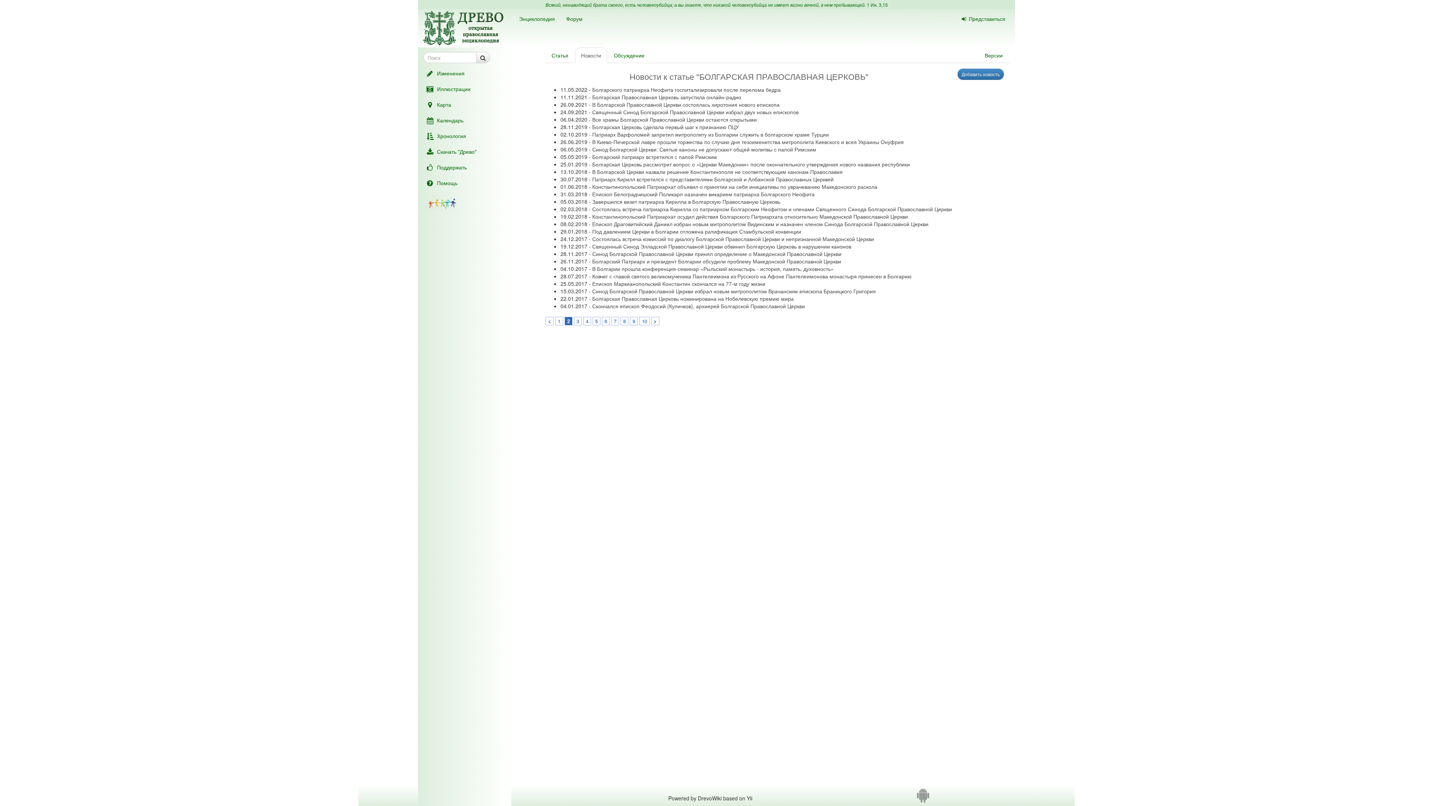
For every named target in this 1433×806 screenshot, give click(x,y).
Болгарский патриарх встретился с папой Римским (654, 156)
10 (644, 321)
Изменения (451, 73)
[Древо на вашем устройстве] (923, 798)
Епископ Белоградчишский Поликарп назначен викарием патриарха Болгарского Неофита (703, 194)
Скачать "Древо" (457, 151)
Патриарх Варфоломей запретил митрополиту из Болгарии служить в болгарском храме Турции (710, 134)
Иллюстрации (454, 89)
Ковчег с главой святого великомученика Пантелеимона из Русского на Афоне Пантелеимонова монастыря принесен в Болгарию (752, 276)
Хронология (451, 136)
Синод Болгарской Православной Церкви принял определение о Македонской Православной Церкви (717, 253)
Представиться (987, 18)
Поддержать (452, 167)
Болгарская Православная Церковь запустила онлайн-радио (666, 97)
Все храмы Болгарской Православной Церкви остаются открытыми (674, 119)
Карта (444, 104)
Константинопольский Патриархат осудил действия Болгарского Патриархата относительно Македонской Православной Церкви (750, 216)
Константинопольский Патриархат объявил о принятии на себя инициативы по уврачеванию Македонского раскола (734, 186)
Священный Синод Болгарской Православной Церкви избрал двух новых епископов (695, 112)
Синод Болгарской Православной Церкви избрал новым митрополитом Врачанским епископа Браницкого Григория (734, 291)
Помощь (447, 183)
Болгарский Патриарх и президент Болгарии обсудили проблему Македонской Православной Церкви (716, 261)
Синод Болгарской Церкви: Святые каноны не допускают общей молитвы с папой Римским (704, 149)
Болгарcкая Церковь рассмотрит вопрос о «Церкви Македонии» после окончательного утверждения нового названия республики (751, 164)
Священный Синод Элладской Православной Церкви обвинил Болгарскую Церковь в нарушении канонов (721, 246)
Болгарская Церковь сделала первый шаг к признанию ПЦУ (665, 127)
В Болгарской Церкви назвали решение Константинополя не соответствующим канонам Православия (717, 171)
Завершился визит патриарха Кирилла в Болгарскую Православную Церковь (686, 201)
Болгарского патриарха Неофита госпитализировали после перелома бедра (686, 89)
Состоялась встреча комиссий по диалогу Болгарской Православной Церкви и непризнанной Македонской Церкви (733, 239)
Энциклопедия (537, 18)
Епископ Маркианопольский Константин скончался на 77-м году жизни (678, 283)
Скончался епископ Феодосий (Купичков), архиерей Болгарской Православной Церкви (698, 306)
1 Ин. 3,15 (877, 4)
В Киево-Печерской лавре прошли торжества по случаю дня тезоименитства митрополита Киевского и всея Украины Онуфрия (748, 142)
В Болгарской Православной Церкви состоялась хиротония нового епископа (686, 104)
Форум (574, 18)
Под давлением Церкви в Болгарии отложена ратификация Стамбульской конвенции (696, 231)
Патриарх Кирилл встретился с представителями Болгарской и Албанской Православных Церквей (713, 179)
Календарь (450, 120)
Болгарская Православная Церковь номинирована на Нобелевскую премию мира (693, 298)
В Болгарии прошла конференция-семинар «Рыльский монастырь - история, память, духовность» (713, 268)
